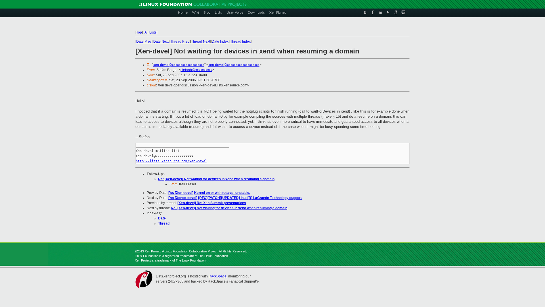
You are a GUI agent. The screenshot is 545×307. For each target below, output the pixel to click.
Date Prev (144, 41)
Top (139, 32)
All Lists (150, 32)
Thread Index (240, 41)
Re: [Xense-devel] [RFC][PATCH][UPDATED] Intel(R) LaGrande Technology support (235, 198)
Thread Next (200, 41)
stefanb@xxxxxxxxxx (196, 70)
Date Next (161, 41)
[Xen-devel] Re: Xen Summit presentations (211, 203)
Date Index (220, 41)
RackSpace (218, 276)
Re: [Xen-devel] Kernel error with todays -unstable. (209, 193)
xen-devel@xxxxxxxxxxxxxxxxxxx (178, 65)
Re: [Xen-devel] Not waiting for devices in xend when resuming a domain (216, 179)
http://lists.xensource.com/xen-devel (171, 161)
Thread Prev (179, 41)
